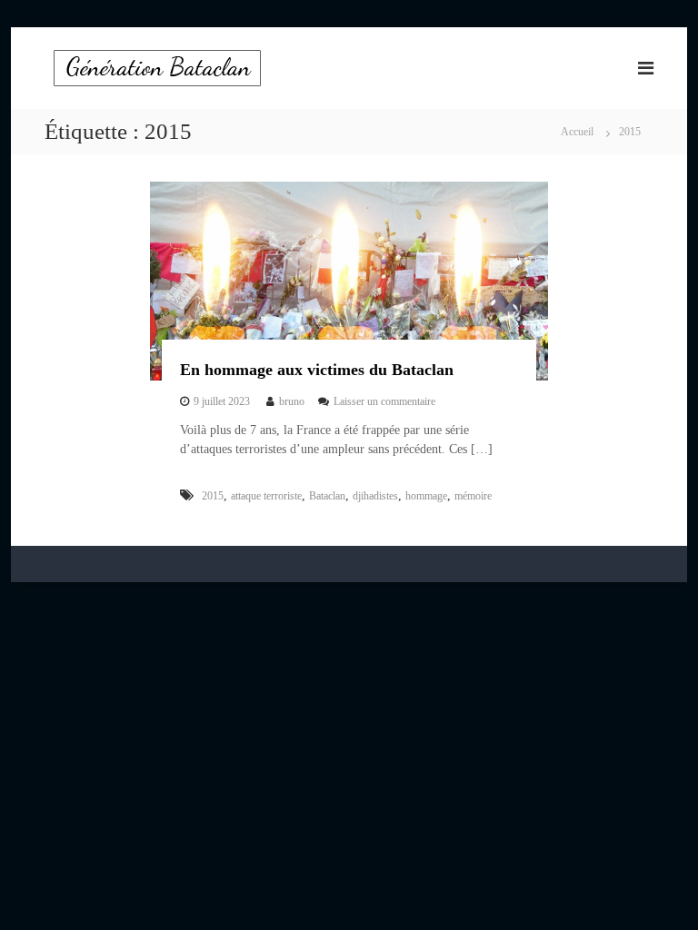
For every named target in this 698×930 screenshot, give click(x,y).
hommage (426, 496)
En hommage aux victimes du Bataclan (317, 370)
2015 (213, 496)
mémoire (473, 496)
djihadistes (375, 496)
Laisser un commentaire (384, 401)
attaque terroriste (266, 496)
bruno (291, 401)
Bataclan (327, 496)
